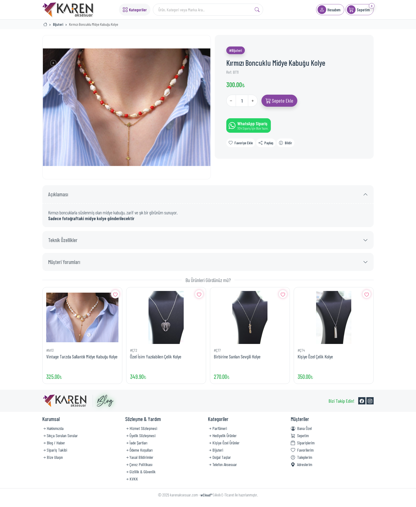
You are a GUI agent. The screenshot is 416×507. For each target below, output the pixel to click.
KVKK (134, 478)
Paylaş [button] (268, 142)
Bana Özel (304, 428)
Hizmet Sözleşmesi (143, 428)
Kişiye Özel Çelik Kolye (315, 356)
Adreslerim (304, 464)
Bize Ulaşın (55, 457)
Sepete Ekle (282, 100)
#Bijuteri (235, 50)
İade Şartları (138, 442)
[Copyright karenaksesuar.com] (64, 401)
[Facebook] (361, 400)
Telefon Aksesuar (224, 464)
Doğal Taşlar (221, 457)
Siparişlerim (306, 442)
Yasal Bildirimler (141, 457)
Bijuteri (58, 24)
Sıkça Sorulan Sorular (62, 435)
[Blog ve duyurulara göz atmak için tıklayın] (103, 401)
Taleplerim (304, 457)
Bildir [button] (288, 142)
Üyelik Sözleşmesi (143, 435)
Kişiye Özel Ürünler (226, 442)
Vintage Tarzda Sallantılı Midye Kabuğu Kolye (81, 356)
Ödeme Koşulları (141, 450)
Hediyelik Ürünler (224, 435)
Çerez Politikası (141, 464)
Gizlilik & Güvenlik (143, 471)
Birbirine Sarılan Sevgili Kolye (237, 356)
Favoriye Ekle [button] (243, 142)
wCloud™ (206, 495)
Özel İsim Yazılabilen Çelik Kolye (155, 356)
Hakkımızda (55, 428)
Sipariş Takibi (57, 450)
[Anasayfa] (45, 24)
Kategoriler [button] (138, 9)
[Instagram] (370, 400)
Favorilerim (305, 450)
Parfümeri (219, 428)
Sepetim (303, 435)
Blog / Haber (56, 442)
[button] (330, 9)
